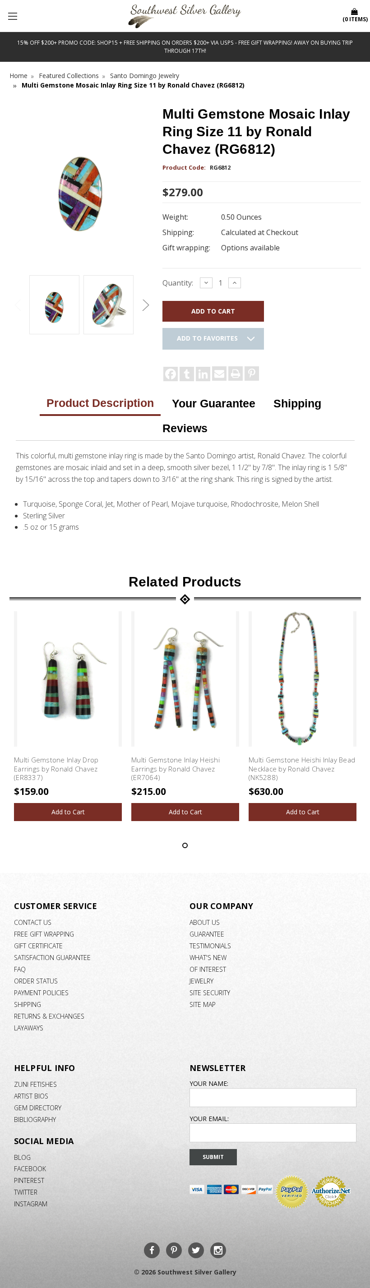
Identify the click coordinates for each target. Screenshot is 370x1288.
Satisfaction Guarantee (52, 957)
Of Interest (208, 969)
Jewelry (201, 981)
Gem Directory (37, 1107)
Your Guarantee (213, 403)
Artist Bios (31, 1096)
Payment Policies (41, 992)
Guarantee (207, 934)
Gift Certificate (38, 946)
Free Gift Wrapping (44, 934)
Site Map (203, 1004)
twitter (25, 1192)
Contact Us (32, 922)
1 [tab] (185, 845)
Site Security (210, 992)
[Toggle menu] (13, 16)
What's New (208, 957)
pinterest (29, 1180)
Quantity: (177, 283)
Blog (22, 1157)
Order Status (36, 981)
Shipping (297, 403)
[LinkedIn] (203, 374)
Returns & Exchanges (49, 1016)
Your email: (209, 1118)
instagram (30, 1204)
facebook (30, 1168)
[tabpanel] (68, 716)
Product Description (100, 403)
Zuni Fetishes (35, 1084)
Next (144, 305)
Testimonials (210, 946)
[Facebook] (170, 374)
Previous (18, 305)
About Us (205, 922)
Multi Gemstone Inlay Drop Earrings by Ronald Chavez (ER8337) (56, 768)
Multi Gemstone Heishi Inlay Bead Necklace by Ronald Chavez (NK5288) (302, 768)
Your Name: (209, 1083)
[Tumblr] (187, 374)
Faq (20, 969)
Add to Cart (68, 812)
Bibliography (35, 1119)
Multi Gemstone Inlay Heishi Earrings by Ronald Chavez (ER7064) (175, 768)
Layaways (28, 1028)
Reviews (185, 428)
